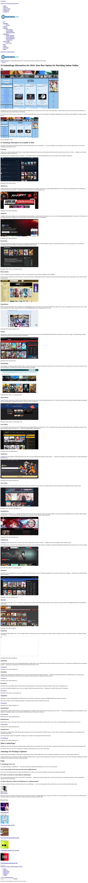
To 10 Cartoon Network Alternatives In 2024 (10, 837)
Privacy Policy (6, 9)
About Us (5, 7)
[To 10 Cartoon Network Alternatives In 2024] (5, 835)
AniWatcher (3, 456)
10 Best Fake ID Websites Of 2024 (8, 825)
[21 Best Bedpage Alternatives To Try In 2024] (5, 848)
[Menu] (1, 53)
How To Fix (8, 43)
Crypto (5, 26)
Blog (4, 44)
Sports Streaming (10, 38)
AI (4, 22)
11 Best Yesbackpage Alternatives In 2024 (9, 863)
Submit (15, 878)
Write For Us (6, 10)
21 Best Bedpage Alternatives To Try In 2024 (10, 850)
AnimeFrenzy (4, 542)
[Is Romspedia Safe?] (5, 810)
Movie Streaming (10, 37)
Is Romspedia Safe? (5, 812)
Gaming (5, 28)
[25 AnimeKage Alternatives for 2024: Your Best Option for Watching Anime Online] (29, 108)
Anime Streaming (10, 35)
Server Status (9, 29)
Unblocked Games (10, 32)
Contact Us (6, 11)
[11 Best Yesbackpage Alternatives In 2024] (5, 861)
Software (5, 48)
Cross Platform (9, 31)
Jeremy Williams (6, 70)
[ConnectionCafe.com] (10, 19)
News (4, 46)
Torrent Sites (9, 40)
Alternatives (4, 62)
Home (4, 6)
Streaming (6, 34)
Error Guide (6, 41)
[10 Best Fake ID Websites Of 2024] (5, 823)
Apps (4, 49)
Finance (8, 25)
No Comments (27, 70)
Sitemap (5, 875)
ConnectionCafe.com (8, 877)
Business (5, 23)
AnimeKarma (29, 306)
